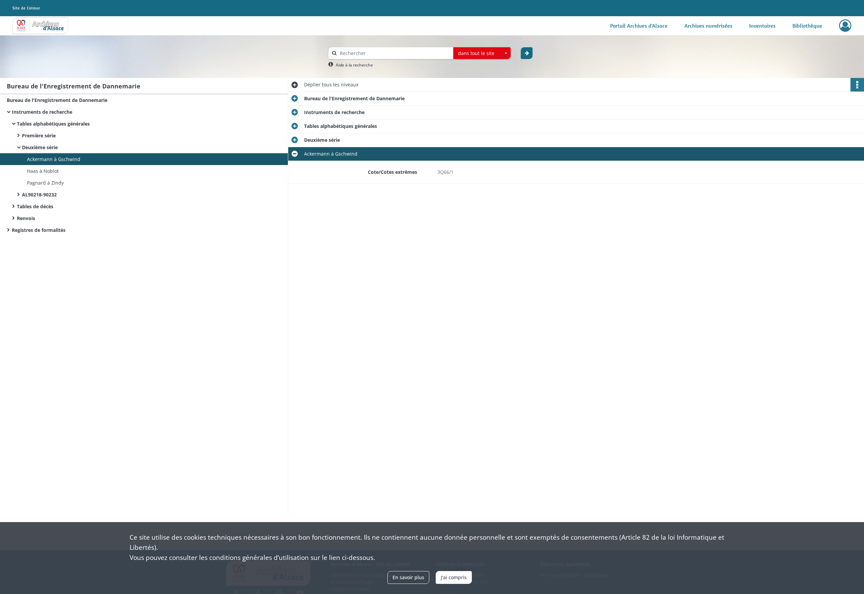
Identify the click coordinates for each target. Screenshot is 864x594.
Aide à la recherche (354, 65)
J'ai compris (454, 577)
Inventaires (762, 25)
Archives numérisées (708, 25)
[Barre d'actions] (857, 84)
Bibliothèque (807, 25)
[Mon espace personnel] (845, 25)
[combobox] (482, 53)
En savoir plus (408, 577)
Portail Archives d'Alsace (639, 25)
